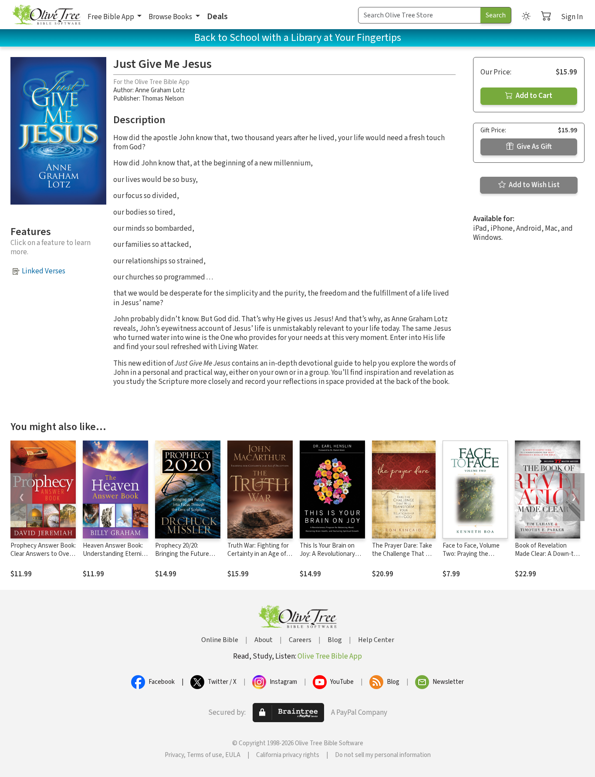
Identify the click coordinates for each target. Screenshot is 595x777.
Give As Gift (533, 146)
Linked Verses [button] (43, 271)
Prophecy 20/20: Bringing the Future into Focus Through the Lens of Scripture (187, 558)
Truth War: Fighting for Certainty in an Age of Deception (258, 554)
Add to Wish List (533, 185)
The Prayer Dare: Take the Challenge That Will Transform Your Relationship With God (403, 558)
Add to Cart (533, 96)
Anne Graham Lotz (160, 90)
